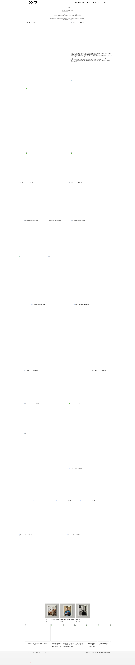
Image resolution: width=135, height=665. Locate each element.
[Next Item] (108, 637)
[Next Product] (92, 610)
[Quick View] (52, 611)
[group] (67, 612)
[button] (105, 2)
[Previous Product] (43, 610)
